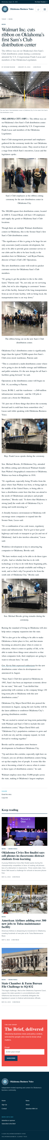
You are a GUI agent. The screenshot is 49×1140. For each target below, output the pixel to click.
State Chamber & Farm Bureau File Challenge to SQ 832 (22, 985)
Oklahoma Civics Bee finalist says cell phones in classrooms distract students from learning (23, 855)
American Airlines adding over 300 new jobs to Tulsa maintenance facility (24, 923)
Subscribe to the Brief (8, 1124)
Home (4, 1100)
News (11, 19)
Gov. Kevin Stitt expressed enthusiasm (18, 665)
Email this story (6, 794)
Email (7, 1047)
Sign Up (4, 1105)
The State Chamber (41, 2)
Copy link (5, 798)
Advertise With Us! (31, 1108)
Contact (4, 1108)
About (27, 1105)
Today (4, 19)
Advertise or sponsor (8, 1120)
